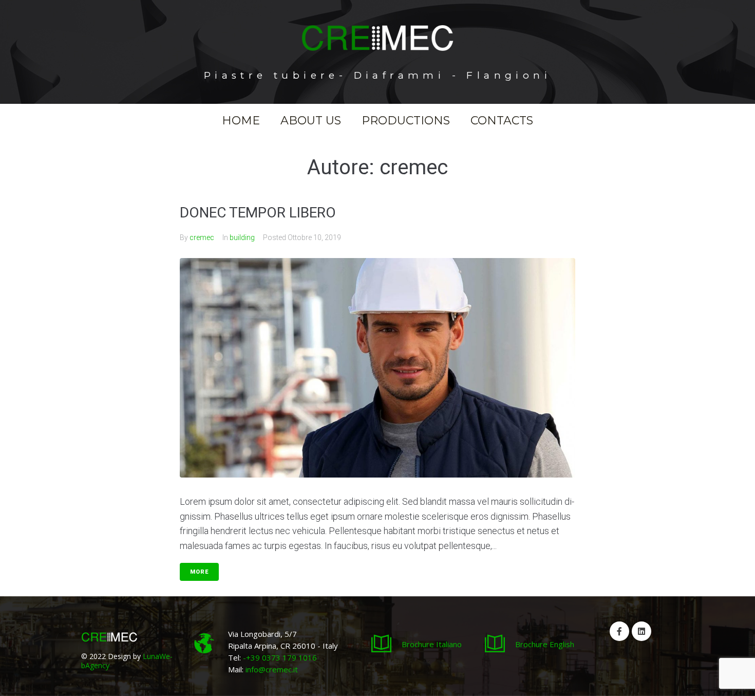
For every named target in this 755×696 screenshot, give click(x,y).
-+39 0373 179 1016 (279, 657)
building (242, 237)
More (199, 572)
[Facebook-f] (619, 631)
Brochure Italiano (432, 644)
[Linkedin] (641, 631)
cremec (202, 237)
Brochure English (544, 644)
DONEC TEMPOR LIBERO (258, 212)
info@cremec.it (272, 669)
